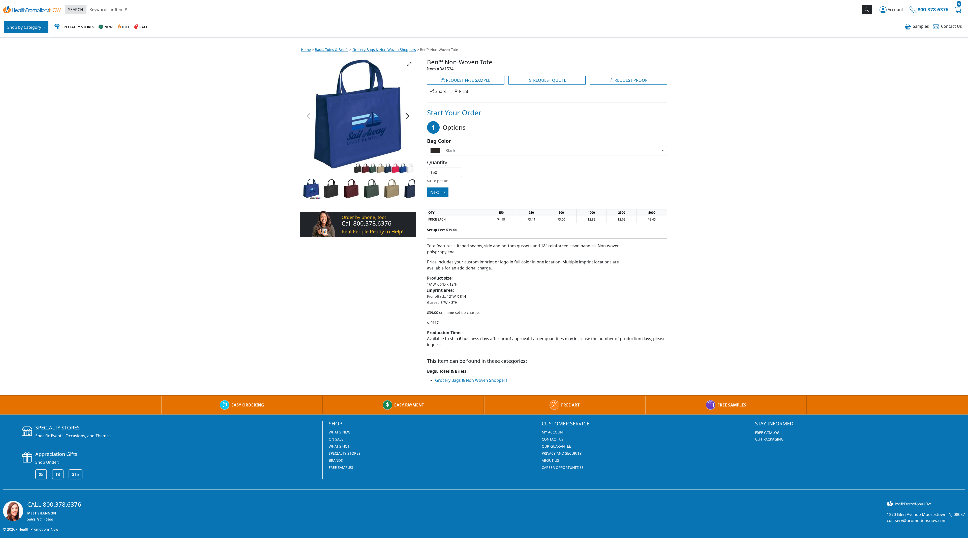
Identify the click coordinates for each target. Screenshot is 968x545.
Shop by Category (24, 27)
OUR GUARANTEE (556, 446)
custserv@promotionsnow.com (917, 520)
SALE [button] (143, 26)
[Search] (867, 9)
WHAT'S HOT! (340, 446)
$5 (41, 474)
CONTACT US (552, 439)
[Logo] (32, 9)
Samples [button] (921, 26)
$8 (57, 474)
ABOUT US (550, 460)
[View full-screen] (409, 64)
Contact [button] (951, 26)
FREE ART (570, 405)
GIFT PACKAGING (769, 439)
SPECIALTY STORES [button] (78, 26)
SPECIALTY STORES (344, 453)
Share (440, 91)
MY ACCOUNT (553, 432)
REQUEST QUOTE (549, 80)
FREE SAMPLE (467, 80)
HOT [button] (125, 26)
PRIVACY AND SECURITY (562, 453)
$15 (75, 474)
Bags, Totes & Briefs (331, 49)
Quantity (437, 162)
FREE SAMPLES (731, 405)
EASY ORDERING (247, 405)
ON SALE (336, 439)
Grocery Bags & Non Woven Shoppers (384, 49)
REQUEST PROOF (630, 80)
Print (463, 91)
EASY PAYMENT (409, 405)
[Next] (406, 116)
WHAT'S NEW (339, 432)
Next (435, 192)
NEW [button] (108, 26)
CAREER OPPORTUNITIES (563, 467)
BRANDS (336, 460)
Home (306, 49)
